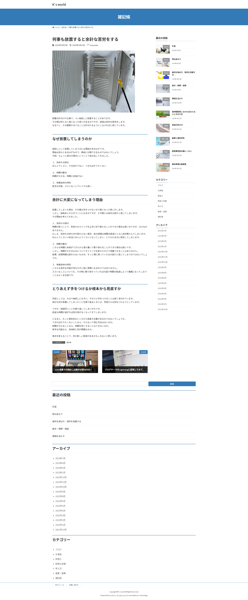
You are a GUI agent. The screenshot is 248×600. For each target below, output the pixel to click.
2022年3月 (162, 294)
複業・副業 (162, 211)
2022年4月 (162, 288)
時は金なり (176, 59)
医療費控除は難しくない (182, 151)
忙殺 (174, 46)
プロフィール (59, 585)
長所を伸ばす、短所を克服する (66, 421)
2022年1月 (162, 304)
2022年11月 (163, 257)
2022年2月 (162, 299)
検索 (172, 384)
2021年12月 (163, 309)
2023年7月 (162, 231)
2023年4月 (162, 236)
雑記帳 (69, 342)
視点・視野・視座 (179, 85)
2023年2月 (162, 241)
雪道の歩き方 (177, 125)
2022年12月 (163, 252)
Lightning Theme (124, 595)
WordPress (113, 595)
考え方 (160, 206)
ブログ (160, 185)
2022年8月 (162, 273)
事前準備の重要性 (179, 164)
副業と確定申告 (178, 138)
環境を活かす (177, 99)
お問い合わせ (73, 585)
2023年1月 (162, 246)
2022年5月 (162, 283)
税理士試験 (162, 201)
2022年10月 (163, 262)
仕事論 (160, 190)
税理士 (160, 196)
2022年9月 (162, 267)
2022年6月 (162, 278)
